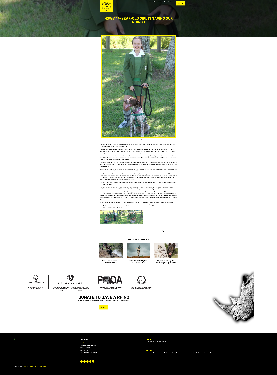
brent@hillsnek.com (85, 342)
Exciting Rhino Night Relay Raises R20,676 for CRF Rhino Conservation (138, 262)
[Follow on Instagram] (84, 361)
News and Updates (137, 140)
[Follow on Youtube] (90, 361)
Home (101, 140)
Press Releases (145, 140)
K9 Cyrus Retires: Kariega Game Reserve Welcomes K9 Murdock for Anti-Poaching (166, 262)
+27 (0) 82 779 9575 (85, 339)
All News (105, 140)
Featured (131, 140)
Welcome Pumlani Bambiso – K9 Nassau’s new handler (111, 261)
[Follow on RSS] (93, 361)
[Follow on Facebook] (81, 361)
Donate (180, 3)
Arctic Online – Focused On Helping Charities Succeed (34, 366)
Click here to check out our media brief (156, 341)
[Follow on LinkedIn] (87, 361)
